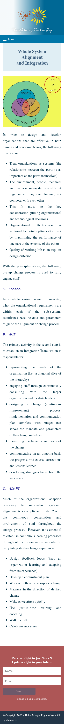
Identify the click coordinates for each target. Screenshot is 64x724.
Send (19, 691)
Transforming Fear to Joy (32, 30)
